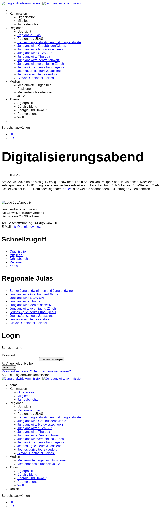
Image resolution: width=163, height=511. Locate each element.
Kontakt (15, 266)
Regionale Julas (29, 35)
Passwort (8, 355)
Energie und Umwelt (31, 110)
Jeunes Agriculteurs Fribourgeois (40, 67)
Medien (15, 81)
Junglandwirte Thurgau (33, 56)
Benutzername (12, 347)
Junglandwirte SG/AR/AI (27, 297)
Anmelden (9, 367)
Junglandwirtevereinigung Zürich (40, 63)
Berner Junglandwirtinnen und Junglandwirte (49, 42)
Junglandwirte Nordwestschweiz (40, 49)
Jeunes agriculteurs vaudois (37, 74)
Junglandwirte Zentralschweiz (38, 60)
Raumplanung (27, 113)
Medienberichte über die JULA (38, 464)
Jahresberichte (27, 24)
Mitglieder (24, 20)
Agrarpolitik (25, 103)
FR (12, 138)
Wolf (20, 117)
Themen (15, 99)
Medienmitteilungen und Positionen (42, 460)
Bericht (67, 189)
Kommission (18, 13)
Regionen (16, 28)
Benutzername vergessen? (52, 371)
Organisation (26, 17)
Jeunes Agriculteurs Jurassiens (39, 70)
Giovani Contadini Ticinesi (36, 78)
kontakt (15, 489)
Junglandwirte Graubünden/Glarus (41, 45)
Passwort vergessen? (17, 371)
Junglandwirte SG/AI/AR (34, 53)
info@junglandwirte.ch (27, 226)
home (13, 385)
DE (12, 134)
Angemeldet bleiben (20, 363)
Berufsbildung (27, 106)
